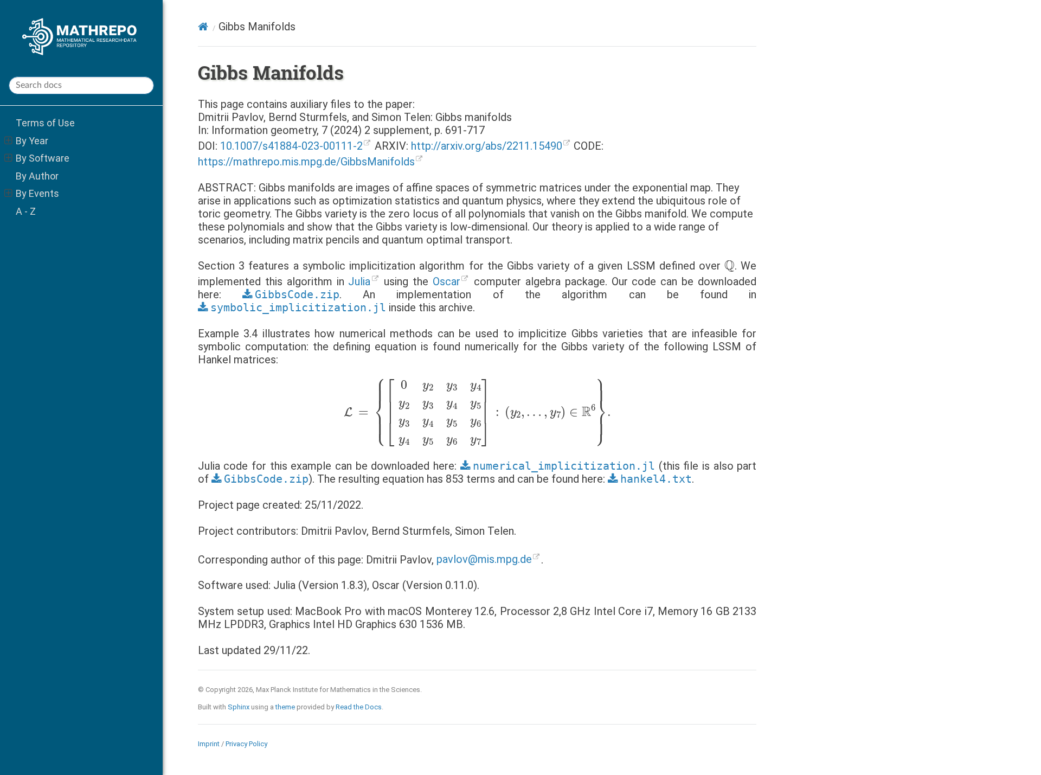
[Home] (203, 26)
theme (285, 707)
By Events (37, 193)
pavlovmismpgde (484, 559)
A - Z (26, 211)
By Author (37, 176)
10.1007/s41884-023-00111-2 (291, 145)
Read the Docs (359, 707)
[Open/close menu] (8, 141)
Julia (359, 281)
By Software (42, 158)
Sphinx (238, 707)
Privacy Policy (246, 744)
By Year (32, 140)
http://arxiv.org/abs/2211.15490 (486, 145)
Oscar (446, 281)
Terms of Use (45, 123)
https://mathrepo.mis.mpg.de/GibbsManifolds (306, 161)
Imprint (209, 744)
